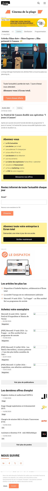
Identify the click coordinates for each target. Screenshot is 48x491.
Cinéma (18, 31)
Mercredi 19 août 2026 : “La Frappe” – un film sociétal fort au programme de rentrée (25, 299)
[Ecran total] (5, 3)
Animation (5, 31)
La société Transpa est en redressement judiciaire (23, 294)
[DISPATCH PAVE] (24, 264)
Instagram (21, 463)
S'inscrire (7, 213)
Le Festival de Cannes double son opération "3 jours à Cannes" (23, 116)
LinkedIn (3, 463)
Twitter (15, 463)
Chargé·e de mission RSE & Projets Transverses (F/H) (20, 420)
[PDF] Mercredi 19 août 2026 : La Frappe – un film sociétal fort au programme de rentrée (14, 333)
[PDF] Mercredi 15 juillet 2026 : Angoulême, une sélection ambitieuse (16, 365)
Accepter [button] (13, 486)
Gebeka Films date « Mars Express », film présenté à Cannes (20, 39)
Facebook (9, 463)
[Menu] (45, 3)
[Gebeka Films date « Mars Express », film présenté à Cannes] (24, 73)
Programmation (40, 31)
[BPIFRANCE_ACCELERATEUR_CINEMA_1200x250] (24, 23)
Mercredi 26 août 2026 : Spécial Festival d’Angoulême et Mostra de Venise (15, 316)
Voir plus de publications (24, 382)
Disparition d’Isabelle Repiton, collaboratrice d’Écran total (25, 289)
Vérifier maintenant (24, 239)
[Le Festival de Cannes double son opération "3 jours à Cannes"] (24, 125)
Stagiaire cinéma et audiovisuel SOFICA (17, 395)
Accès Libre (6, 108)
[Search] (38, 3)
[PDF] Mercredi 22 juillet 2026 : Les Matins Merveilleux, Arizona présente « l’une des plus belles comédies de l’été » (16, 351)
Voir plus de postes (24, 445)
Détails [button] (5, 486)
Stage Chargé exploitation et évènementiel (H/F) (18, 407)
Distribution (28, 31)
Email (4, 197)
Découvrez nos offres (24, 177)
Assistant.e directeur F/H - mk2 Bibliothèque (19, 432)
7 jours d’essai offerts (14, 98)
